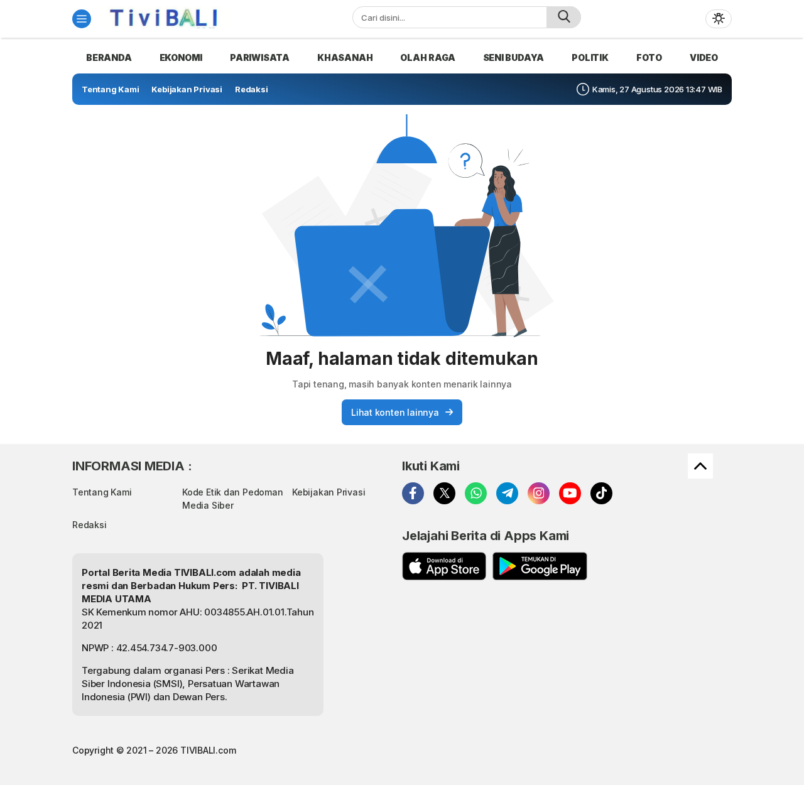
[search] (563, 17)
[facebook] (413, 493)
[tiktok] (601, 493)
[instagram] (539, 493)
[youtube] (570, 493)
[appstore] (444, 566)
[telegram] (507, 493)
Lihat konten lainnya (395, 412)
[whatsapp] (476, 493)
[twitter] (444, 493)
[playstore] (539, 566)
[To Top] (700, 466)
